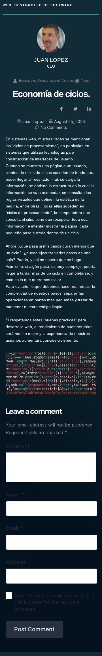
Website (16, 562)
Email (14, 528)
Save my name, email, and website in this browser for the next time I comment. (54, 602)
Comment (19, 446)
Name (15, 495)
